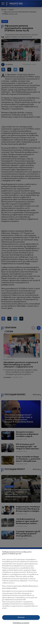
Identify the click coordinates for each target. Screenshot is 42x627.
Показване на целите (21, 623)
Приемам (21, 617)
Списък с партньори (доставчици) (15, 610)
